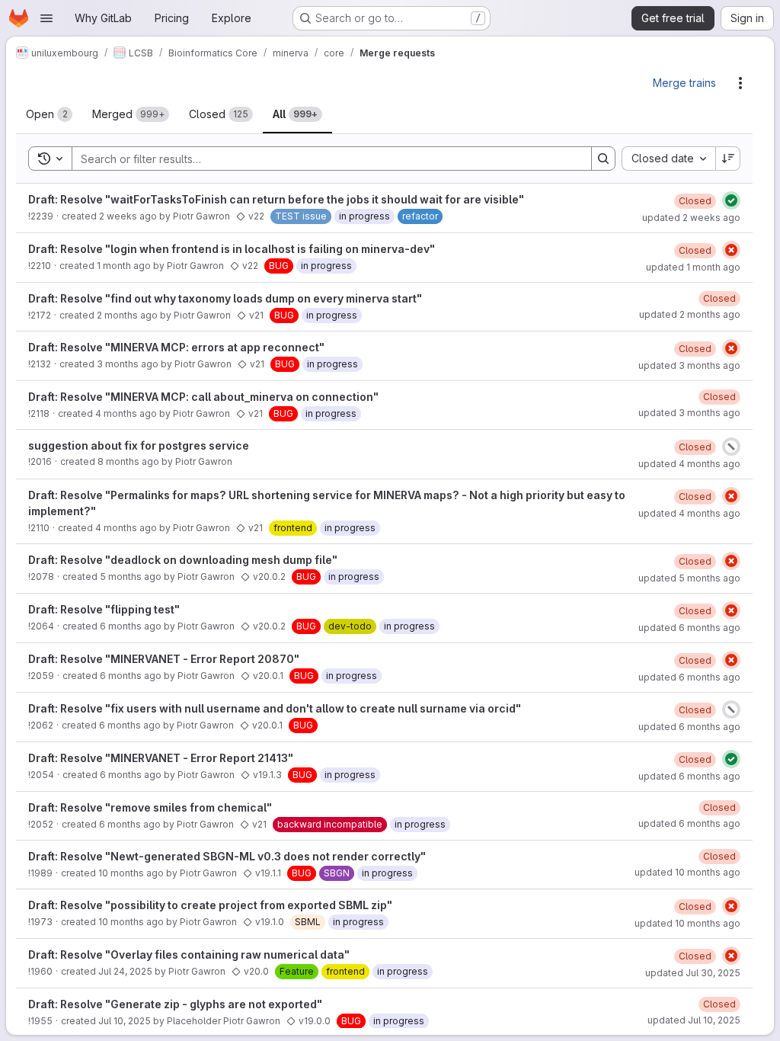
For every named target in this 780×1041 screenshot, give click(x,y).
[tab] (49, 114)
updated (691, 217)
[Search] (603, 158)
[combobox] (668, 158)
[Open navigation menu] (46, 18)
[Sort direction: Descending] (728, 158)
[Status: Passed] (731, 200)
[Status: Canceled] (731, 446)
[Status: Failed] (731, 250)
